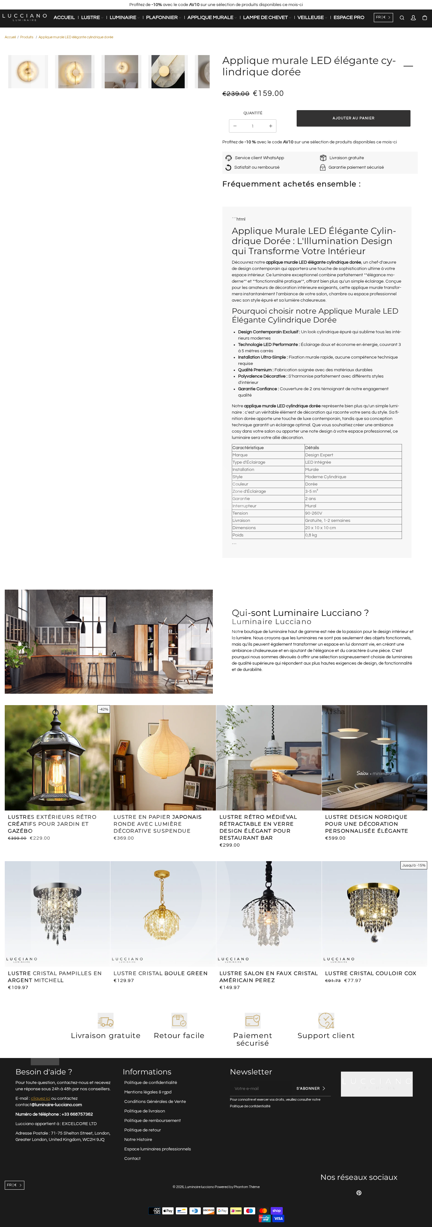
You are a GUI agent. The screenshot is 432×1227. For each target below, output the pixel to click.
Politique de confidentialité (150, 1082)
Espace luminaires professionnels (157, 1149)
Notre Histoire (138, 1139)
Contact (132, 1158)
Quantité (253, 113)
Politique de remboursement (152, 1120)
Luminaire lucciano (199, 1187)
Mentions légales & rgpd (147, 1092)
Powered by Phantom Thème (237, 1187)
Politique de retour (142, 1130)
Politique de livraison (144, 1111)
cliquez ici (40, 1098)
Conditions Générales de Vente (155, 1101)
